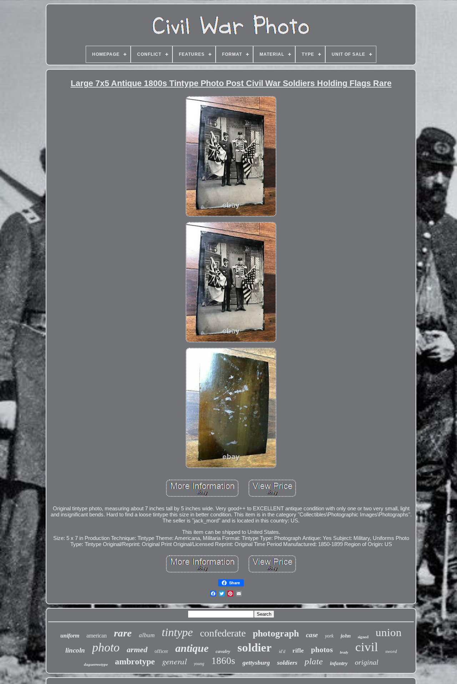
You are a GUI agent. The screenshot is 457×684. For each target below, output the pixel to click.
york (329, 636)
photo (106, 647)
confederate (223, 633)
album (147, 635)
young (199, 663)
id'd (282, 651)
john (346, 636)
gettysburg (256, 662)
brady (344, 652)
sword (391, 651)
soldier (254, 647)
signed (363, 637)
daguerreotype (96, 664)
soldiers (287, 662)
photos (322, 649)
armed (137, 649)
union (389, 632)
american (96, 636)
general (174, 660)
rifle (298, 650)
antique (192, 648)
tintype (177, 632)
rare (123, 633)
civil (366, 647)
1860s (223, 660)
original (366, 662)
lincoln (75, 650)
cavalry (223, 651)
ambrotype (135, 661)
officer (161, 651)
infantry (339, 663)
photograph (276, 633)
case (312, 635)
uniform (69, 636)
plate (314, 661)
